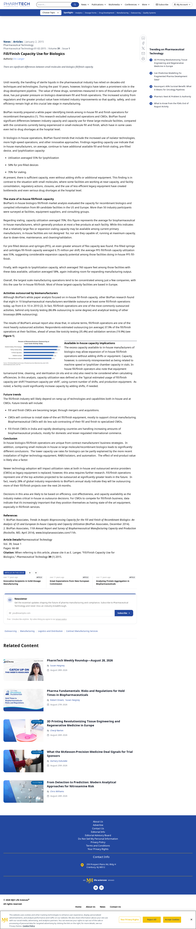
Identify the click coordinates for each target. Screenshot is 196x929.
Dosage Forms (91, 13)
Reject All (151, 919)
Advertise (98, 825)
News (102, 906)
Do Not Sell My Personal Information (98, 838)
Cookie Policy (29, 926)
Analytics (79, 13)
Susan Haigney (57, 665)
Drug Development (106, 13)
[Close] (191, 919)
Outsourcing (136, 13)
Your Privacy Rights (98, 849)
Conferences (131, 4)
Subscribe (122, 613)
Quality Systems (149, 13)
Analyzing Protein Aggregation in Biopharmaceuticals (112, 582)
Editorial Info (98, 831)
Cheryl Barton (56, 730)
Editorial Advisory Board (98, 835)
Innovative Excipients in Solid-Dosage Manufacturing (22, 582)
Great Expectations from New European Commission (69, 582)
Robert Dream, (57, 700)
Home (78, 906)
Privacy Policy (98, 842)
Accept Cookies (172, 919)
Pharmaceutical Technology (18, 45)
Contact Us (98, 828)
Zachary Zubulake (58, 761)
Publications (97, 4)
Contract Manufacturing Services (82, 631)
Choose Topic (48, 12)
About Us (98, 821)
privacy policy (61, 619)
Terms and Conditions (98, 845)
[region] (98, 920)
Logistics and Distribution (50, 631)
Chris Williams (57, 791)
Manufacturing (122, 13)
